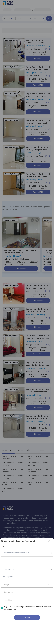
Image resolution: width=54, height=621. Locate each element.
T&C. (14, 609)
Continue (27, 618)
